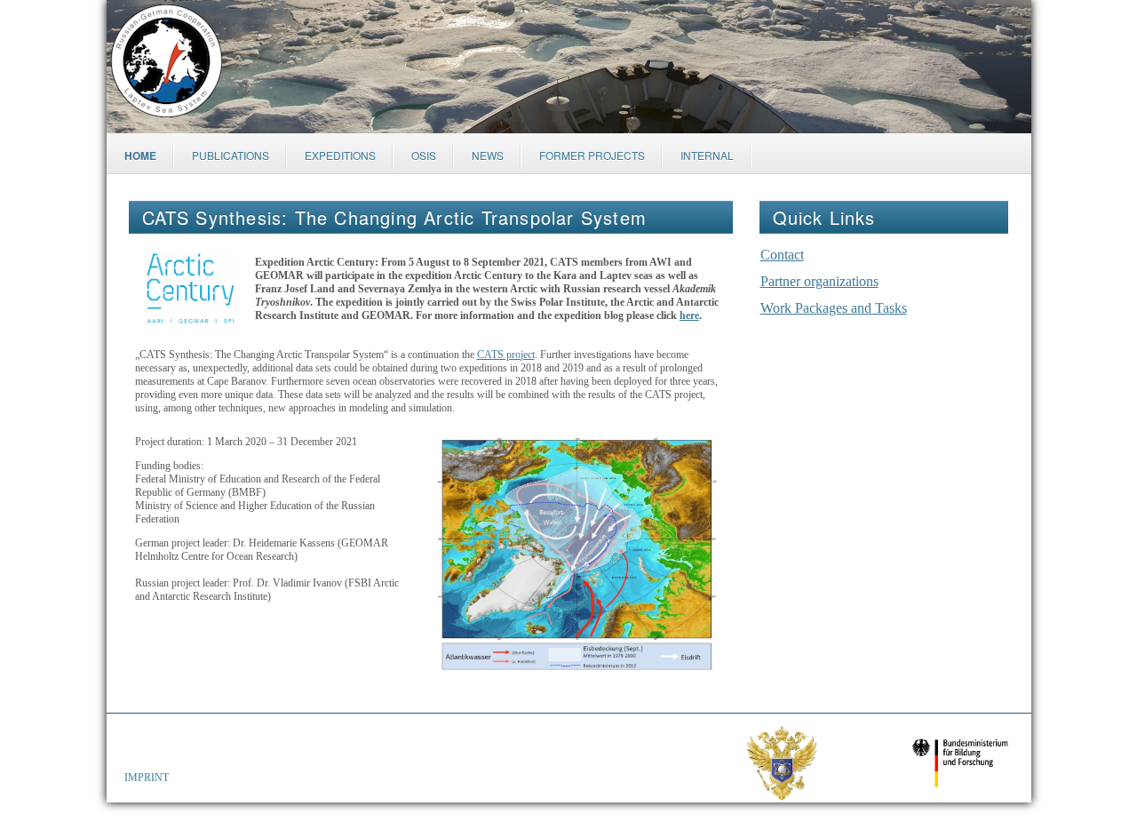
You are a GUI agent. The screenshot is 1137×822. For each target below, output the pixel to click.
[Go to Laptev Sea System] (166, 63)
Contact (782, 254)
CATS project (506, 354)
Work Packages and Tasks (833, 307)
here (689, 315)
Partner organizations (819, 281)
